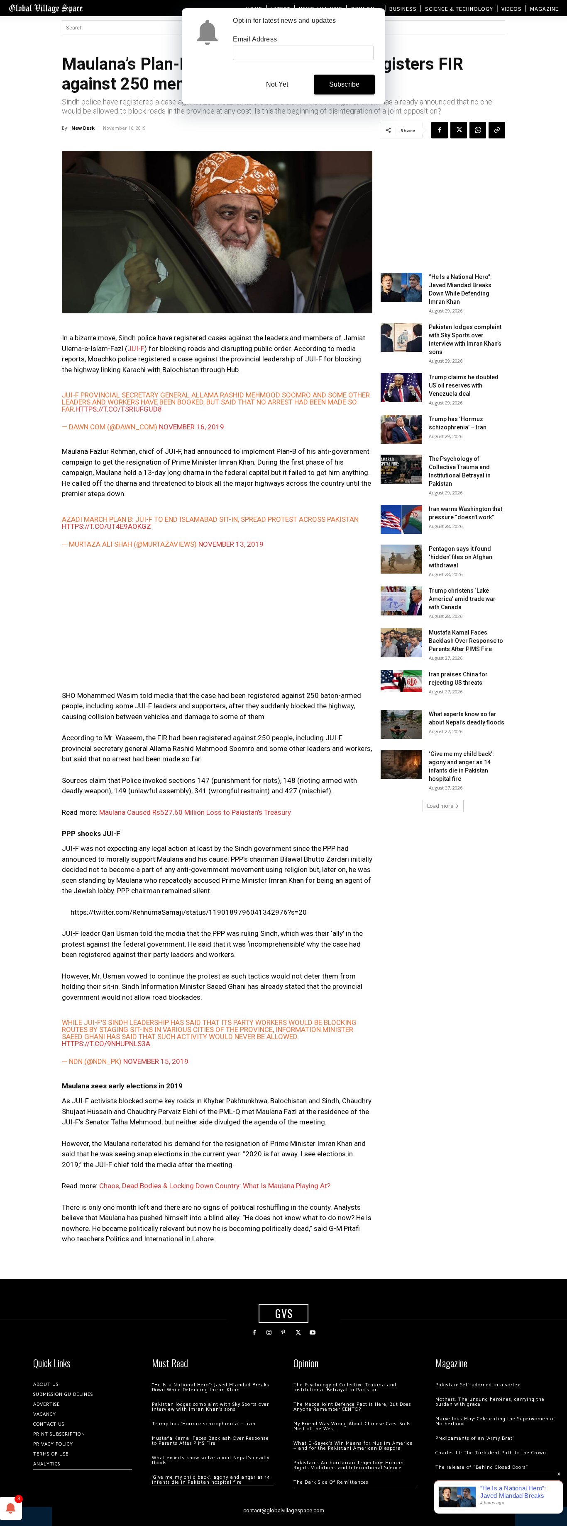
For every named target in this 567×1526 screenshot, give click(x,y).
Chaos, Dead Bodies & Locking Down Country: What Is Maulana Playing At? (214, 1186)
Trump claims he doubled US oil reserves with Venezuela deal (464, 385)
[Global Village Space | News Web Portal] (45, 8)
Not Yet (277, 84)
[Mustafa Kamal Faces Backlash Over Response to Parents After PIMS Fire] (401, 642)
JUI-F (135, 348)
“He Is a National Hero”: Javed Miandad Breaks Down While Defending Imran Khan (210, 1387)
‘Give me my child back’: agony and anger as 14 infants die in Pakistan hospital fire (211, 1479)
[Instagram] (269, 1332)
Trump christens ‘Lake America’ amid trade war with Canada (462, 598)
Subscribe (344, 84)
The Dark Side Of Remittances (331, 1482)
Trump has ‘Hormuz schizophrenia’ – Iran (204, 1424)
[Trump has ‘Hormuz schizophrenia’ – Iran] (401, 429)
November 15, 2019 (155, 1061)
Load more (440, 805)
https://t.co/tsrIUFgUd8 (119, 409)
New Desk (83, 128)
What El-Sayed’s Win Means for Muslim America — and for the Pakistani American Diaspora (353, 1445)
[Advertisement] (217, 622)
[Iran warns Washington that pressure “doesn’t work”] (401, 519)
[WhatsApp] (477, 130)
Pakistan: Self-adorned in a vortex (477, 1385)
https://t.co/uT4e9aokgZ (106, 526)
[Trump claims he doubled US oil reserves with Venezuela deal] (401, 387)
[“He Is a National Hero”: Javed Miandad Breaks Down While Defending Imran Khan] (401, 287)
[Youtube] (313, 1332)
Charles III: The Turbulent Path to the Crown (490, 1453)
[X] (458, 130)
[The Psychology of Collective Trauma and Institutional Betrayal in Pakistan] (401, 469)
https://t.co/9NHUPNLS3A (106, 1043)
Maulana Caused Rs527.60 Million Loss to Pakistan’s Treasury (195, 812)
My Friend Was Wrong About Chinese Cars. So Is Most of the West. (352, 1426)
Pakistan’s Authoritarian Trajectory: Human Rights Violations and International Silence (348, 1465)
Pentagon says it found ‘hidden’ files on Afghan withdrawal (460, 557)
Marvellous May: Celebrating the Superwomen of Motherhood (495, 1421)
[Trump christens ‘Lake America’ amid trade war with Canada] (401, 600)
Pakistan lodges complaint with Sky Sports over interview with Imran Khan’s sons (210, 1406)
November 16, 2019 (191, 427)
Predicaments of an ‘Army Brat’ (474, 1438)
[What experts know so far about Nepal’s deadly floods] (401, 724)
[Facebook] (439, 130)
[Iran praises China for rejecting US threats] (401, 681)
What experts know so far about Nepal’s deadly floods (210, 1460)
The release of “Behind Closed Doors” (481, 1467)
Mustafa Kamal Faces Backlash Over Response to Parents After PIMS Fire (466, 640)
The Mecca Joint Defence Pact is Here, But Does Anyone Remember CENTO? (352, 1406)
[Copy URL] (497, 130)
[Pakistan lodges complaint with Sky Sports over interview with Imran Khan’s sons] (401, 337)
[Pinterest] (283, 1332)
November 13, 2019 (231, 544)
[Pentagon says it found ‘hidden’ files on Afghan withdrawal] (401, 559)
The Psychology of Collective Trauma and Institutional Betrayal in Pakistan (344, 1387)
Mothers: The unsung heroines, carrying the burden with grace (490, 1401)
